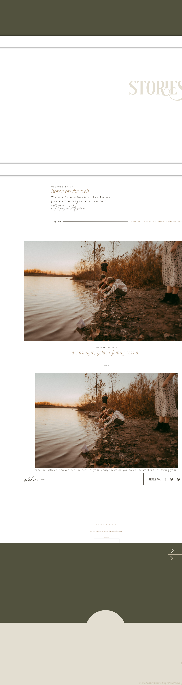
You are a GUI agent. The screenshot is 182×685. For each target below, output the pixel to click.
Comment (106, 537)
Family (106, 365)
